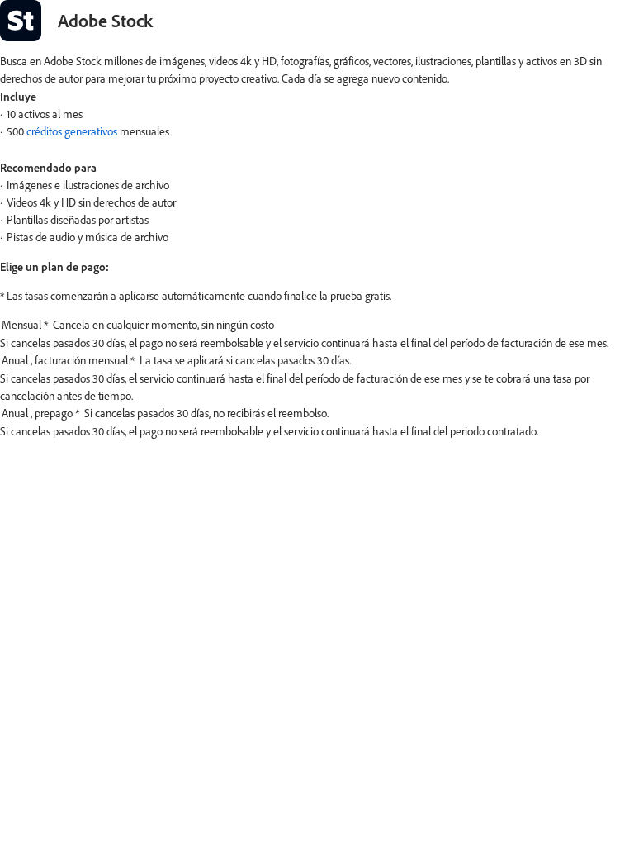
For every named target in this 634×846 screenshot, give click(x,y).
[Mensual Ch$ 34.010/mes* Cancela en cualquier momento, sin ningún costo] (317, 325)
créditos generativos (71, 131)
